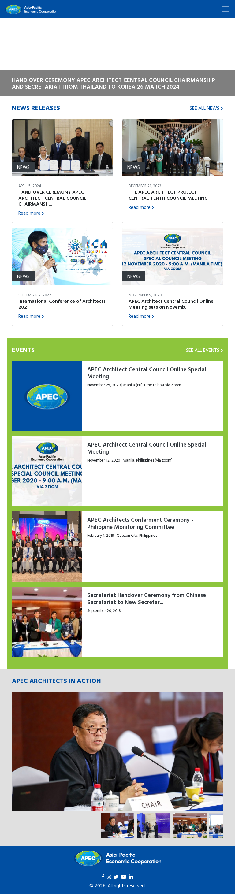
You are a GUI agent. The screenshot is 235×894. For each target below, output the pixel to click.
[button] (17, 57)
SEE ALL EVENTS (202, 350)
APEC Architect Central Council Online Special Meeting (146, 372)
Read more (29, 213)
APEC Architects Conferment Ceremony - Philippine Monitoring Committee (140, 523)
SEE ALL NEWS (204, 108)
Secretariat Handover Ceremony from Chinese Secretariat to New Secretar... (146, 598)
